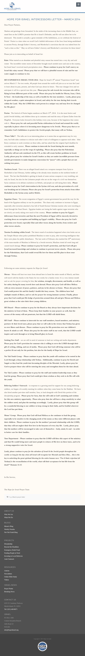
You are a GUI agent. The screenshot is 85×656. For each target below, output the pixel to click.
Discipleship (8, 544)
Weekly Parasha (9, 529)
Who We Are (8, 514)
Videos (6, 580)
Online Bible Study (10, 577)
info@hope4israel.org (11, 630)
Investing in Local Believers (13, 556)
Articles (6, 571)
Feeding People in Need (12, 553)
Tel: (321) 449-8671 (10, 609)
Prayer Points (8, 589)
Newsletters (8, 574)
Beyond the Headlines (11, 547)
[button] (78, 4)
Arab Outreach (9, 559)
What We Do (8, 517)
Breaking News (9, 592)
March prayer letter (18, 497)
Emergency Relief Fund (12, 550)
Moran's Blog (8, 526)
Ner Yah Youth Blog (11, 532)
